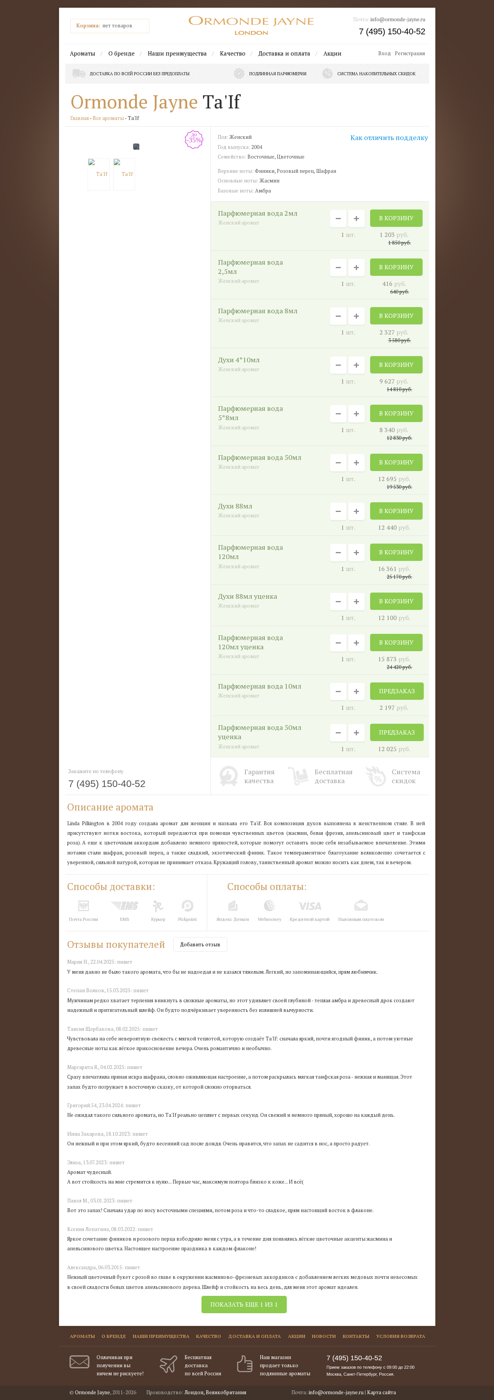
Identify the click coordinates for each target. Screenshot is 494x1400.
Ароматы (82, 53)
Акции (332, 53)
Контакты (356, 1336)
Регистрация (410, 53)
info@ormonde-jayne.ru (397, 19)
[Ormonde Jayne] (251, 25)
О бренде (121, 53)
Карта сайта (381, 1392)
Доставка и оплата (284, 53)
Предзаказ (397, 691)
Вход (384, 53)
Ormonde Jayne (134, 101)
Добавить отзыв (200, 944)
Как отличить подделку (389, 137)
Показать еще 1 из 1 (244, 1304)
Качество (232, 53)
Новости (324, 1336)
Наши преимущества (177, 53)
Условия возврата (400, 1336)
